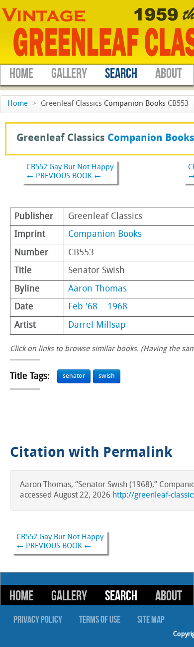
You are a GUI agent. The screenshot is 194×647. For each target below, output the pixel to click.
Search (121, 74)
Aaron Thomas (97, 289)
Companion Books (135, 104)
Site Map (151, 620)
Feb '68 (82, 307)
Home (21, 74)
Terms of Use (99, 620)
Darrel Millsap (97, 325)
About (168, 74)
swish (106, 376)
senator (74, 376)
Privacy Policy (37, 620)
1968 (117, 307)
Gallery (69, 74)
